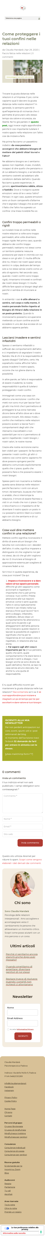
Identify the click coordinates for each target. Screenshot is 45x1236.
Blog (6, 1173)
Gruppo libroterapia (13, 1126)
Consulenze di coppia (14, 1151)
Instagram (9, 1090)
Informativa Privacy (25, 1029)
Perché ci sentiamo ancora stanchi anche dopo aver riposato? (22, 957)
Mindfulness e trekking (15, 1133)
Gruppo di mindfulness (15, 1130)
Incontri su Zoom (12, 1169)
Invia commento (30, 842)
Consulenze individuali (14, 1148)
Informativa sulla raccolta (14, 1233)
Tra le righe (9, 1205)
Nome (10, 1007)
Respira (7, 1184)
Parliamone (9, 1187)
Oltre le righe (10, 1208)
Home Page (9, 1109)
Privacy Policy (10, 1097)
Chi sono (8, 1112)
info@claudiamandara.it (15, 1083)
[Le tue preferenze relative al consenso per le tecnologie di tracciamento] (41, 1232)
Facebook (9, 1087)
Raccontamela (20, 692)
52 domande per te (13, 1166)
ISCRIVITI (23, 1036)
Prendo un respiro (12, 1212)
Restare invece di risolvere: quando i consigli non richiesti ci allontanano (22, 982)
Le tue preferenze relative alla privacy (24, 1228)
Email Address (15, 1018)
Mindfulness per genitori (15, 1137)
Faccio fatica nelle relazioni (16, 53)
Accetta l (22, 1029)
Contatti (8, 1116)
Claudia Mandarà (14, 50)
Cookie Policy (10, 1101)
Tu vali (7, 1191)
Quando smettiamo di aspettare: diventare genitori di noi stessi (19, 969)
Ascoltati (8, 1194)
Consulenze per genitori (15, 1155)
